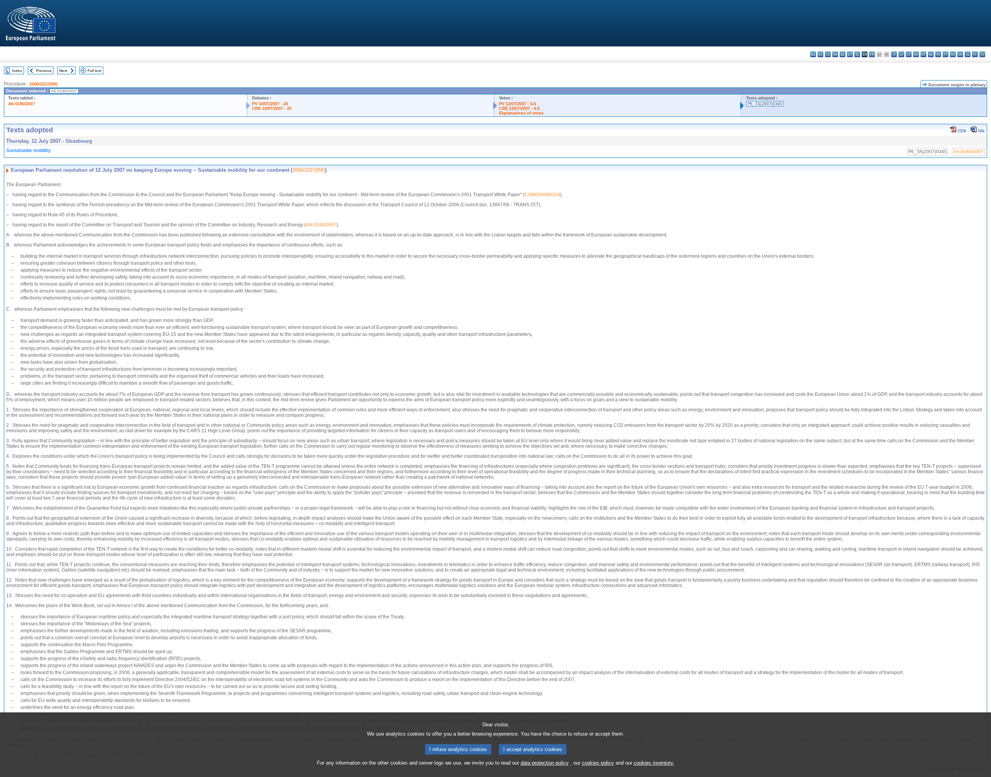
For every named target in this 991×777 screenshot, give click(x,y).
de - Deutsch (842, 54)
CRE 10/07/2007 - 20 (271, 108)
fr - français (872, 54)
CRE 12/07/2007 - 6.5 (519, 108)
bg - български (813, 54)
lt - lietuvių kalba (909, 54)
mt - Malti (923, 54)
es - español (820, 54)
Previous (43, 70)
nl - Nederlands (931, 54)
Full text (94, 70)
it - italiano (894, 54)
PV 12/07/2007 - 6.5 (517, 103)
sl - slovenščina (967, 54)
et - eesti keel (850, 54)
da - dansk (835, 54)
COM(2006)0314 (542, 194)
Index (17, 70)
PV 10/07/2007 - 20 (270, 103)
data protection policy (545, 763)
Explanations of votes (521, 113)
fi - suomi (975, 54)
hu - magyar (916, 54)
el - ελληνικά (857, 54)
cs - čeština (828, 54)
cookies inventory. (654, 763)
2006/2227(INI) (43, 84)
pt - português (945, 54)
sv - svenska (982, 54)
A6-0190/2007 (21, 103)
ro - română (953, 54)
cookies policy (598, 763)
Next (63, 70)
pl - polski (938, 54)
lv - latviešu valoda (901, 54)
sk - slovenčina (960, 54)
